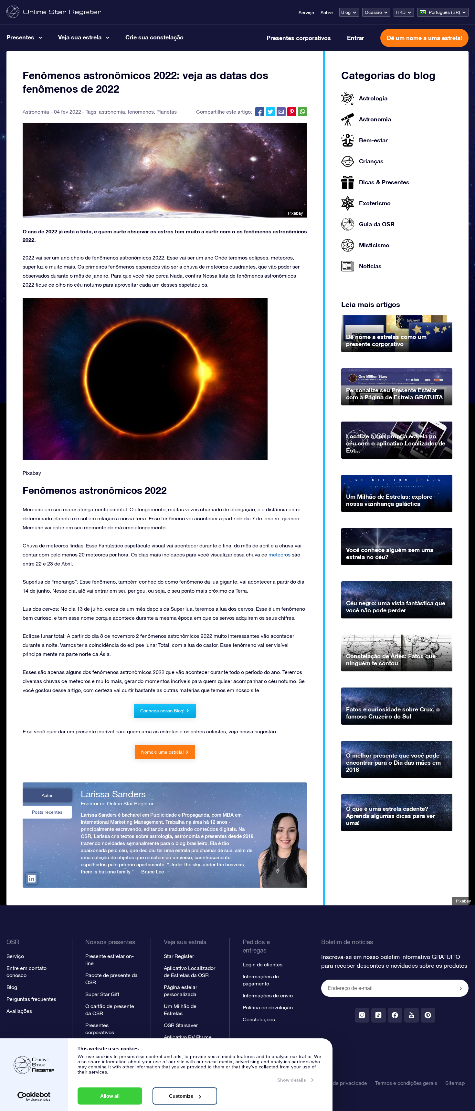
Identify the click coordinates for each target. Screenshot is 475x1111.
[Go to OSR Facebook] (395, 1015)
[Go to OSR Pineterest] (428, 1015)
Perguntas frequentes (31, 999)
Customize (181, 1096)
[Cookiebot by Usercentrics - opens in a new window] (34, 1096)
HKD (401, 12)
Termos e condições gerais (406, 1083)
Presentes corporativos (299, 37)
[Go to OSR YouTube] (411, 1015)
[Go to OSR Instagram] (362, 1015)
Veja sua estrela (79, 37)
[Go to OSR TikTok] (378, 1015)
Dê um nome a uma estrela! (424, 37)
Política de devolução (268, 1007)
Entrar (355, 37)
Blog (346, 12)
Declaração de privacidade (336, 1083)
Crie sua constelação (154, 37)
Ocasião (373, 12)
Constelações (259, 1019)
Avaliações (19, 1011)
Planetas (166, 112)
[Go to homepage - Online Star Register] (53, 12)
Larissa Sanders (113, 794)
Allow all (110, 1096)
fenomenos (141, 112)
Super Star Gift (102, 994)
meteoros (279, 554)
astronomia (112, 112)
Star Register (179, 956)
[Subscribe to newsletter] (461, 988)
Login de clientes (262, 964)
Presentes (20, 37)
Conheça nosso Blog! (162, 710)
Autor (47, 795)
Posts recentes (47, 812)
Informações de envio (268, 995)
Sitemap (455, 1083)
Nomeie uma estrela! (162, 752)
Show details (291, 1080)
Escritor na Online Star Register (117, 803)
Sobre (327, 12)
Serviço (306, 12)
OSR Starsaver (181, 1025)
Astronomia (36, 112)
